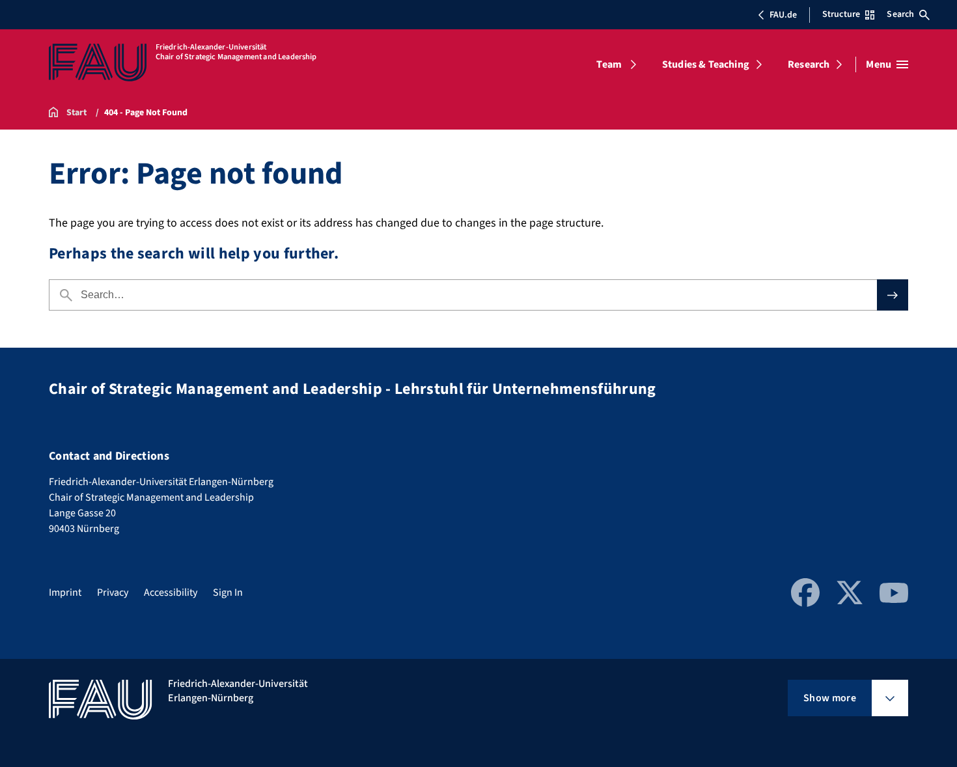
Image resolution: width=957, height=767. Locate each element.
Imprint (65, 592)
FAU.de (783, 14)
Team (609, 64)
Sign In (228, 592)
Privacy (112, 592)
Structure (841, 14)
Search (900, 14)
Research (808, 64)
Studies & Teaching (705, 64)
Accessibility (170, 592)
